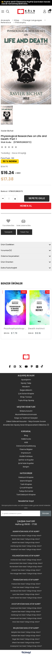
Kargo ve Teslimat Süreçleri (26, 418)
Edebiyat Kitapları (26, 477)
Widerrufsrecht (26, 411)
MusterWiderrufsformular (26, 414)
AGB (26, 442)
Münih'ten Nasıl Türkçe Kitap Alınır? (26, 542)
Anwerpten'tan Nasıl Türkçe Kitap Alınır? (26, 646)
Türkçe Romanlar (26, 491)
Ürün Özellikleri (7, 244)
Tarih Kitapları (26, 484)
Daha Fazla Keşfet (9, 267)
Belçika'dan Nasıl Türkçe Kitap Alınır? (26, 632)
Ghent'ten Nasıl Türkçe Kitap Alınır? (26, 643)
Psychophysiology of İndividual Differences (13, 328)
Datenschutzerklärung (26, 446)
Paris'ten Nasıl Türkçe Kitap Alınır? (26, 587)
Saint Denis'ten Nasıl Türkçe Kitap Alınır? (26, 598)
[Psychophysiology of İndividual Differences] (13, 307)
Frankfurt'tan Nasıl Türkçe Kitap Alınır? (26, 549)
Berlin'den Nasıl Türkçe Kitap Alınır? (26, 539)
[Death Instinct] (38, 307)
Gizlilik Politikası (26, 456)
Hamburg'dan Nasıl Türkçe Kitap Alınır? (26, 546)
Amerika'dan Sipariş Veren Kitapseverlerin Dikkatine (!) (26, 425)
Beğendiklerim (26, 390)
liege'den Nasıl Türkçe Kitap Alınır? (26, 639)
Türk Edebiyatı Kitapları (26, 495)
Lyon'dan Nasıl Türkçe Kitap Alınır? (26, 594)
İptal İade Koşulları (26, 463)
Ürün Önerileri (7, 262)
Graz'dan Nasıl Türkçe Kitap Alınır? (26, 622)
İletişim (26, 467)
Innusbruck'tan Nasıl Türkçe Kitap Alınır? (26, 618)
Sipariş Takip (26, 383)
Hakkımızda (26, 439)
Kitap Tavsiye (26, 397)
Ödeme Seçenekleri (10, 256)
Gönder (45, 513)
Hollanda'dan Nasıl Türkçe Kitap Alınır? (26, 560)
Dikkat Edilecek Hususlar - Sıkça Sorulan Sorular (26, 421)
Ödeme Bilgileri (26, 449)
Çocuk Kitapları (26, 488)
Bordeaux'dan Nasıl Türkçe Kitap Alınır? (26, 591)
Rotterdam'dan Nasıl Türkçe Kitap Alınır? (26, 567)
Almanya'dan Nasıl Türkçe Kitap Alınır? (26, 536)
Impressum (26, 453)
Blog (26, 435)
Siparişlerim (26, 380)
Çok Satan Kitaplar (26, 394)
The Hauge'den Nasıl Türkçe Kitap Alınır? (26, 573)
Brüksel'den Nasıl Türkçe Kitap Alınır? (26, 636)
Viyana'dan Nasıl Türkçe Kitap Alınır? (26, 611)
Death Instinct (35, 328)
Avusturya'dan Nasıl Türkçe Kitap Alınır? (26, 608)
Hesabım (26, 387)
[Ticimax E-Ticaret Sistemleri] (26, 652)
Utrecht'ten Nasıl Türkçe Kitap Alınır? (26, 570)
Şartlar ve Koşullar (26, 460)
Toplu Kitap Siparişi (26, 400)
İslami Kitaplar (26, 481)
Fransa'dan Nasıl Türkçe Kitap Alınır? (26, 584)
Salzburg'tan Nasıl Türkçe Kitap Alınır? (26, 615)
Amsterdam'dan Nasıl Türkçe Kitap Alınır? (26, 563)
